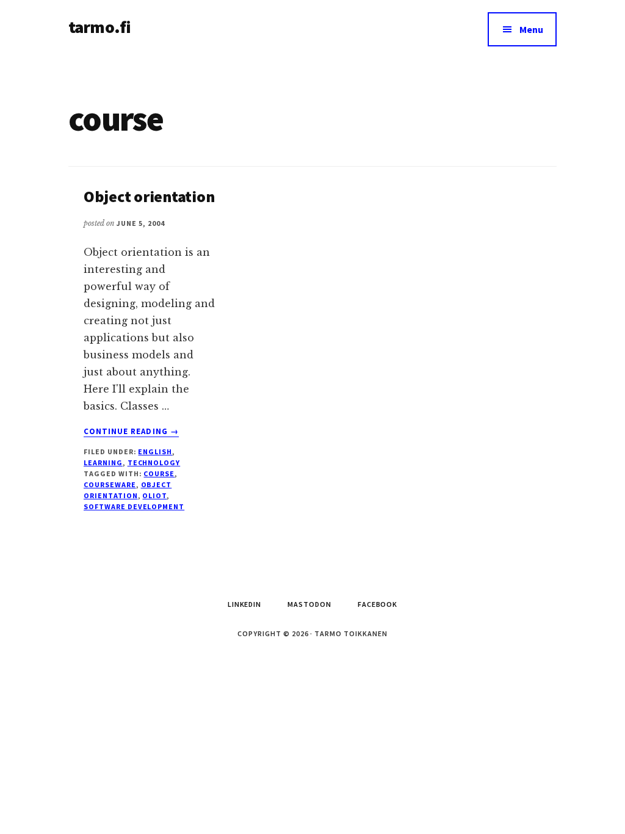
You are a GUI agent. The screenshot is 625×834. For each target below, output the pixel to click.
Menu (531, 29)
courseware (110, 484)
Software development (134, 506)
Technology (154, 462)
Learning (103, 462)
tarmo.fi (99, 27)
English (155, 451)
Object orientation (149, 196)
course (159, 473)
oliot (154, 495)
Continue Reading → (131, 431)
